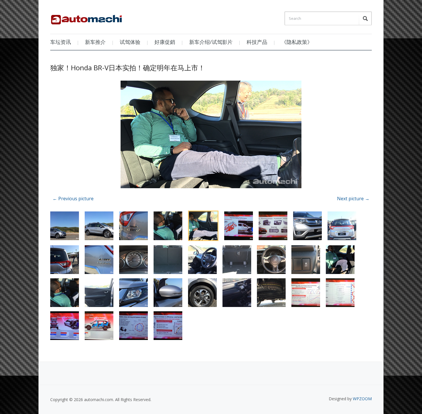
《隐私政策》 (296, 41)
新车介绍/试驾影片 (211, 41)
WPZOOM (362, 398)
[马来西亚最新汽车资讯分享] (86, 17)
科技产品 (257, 41)
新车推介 (95, 41)
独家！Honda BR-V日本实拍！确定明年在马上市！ (127, 67)
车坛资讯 (60, 41)
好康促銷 (164, 41)
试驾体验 (130, 41)
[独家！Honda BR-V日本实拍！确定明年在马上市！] (211, 135)
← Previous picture (73, 198)
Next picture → (353, 198)
